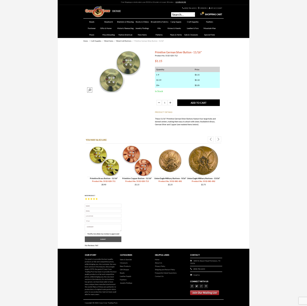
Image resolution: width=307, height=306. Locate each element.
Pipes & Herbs (176, 35)
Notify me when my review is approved (103, 234)
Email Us (197, 275)
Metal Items (108, 41)
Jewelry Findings (142, 28)
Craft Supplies (193, 22)
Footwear (92, 28)
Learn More (181, 2)
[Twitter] (197, 286)
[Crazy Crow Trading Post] (106, 11)
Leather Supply (125, 276)
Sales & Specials (126, 259)
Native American (125, 35)
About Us (158, 263)
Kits (159, 28)
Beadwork (108, 22)
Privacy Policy (160, 266)
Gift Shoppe (124, 270)
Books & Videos (142, 22)
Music (91, 35)
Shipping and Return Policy (165, 270)
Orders (203, 8)
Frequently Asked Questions (166, 273)
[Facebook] (192, 286)
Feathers (209, 22)
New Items (142, 35)
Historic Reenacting (125, 28)
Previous (211, 139)
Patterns (159, 35)
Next (218, 139)
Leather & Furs (193, 28)
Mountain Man (210, 28)
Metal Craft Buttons (123, 41)
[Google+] (201, 286)
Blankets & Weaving (125, 22)
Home (85, 41)
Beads (91, 22)
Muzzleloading (108, 35)
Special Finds (209, 35)
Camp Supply (176, 22)
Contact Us (159, 276)
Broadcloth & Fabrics (159, 22)
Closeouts (124, 263)
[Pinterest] (206, 286)
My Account (216, 8)
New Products (125, 266)
